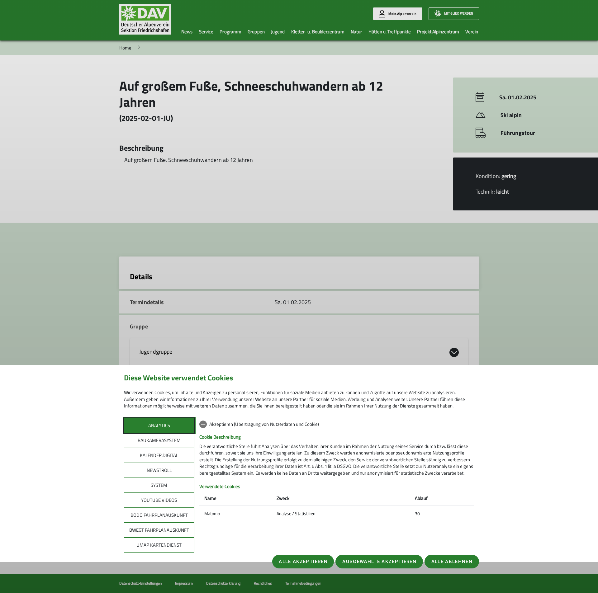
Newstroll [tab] (159, 470)
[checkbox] (336, 424)
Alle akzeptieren (303, 561)
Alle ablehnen (451, 561)
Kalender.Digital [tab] (159, 455)
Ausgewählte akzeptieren (379, 561)
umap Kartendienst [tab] (159, 544)
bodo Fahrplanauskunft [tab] (159, 515)
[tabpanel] (336, 469)
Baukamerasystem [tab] (159, 440)
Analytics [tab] (159, 425)
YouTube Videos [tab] (159, 500)
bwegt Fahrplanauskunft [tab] (159, 530)
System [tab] (159, 485)
